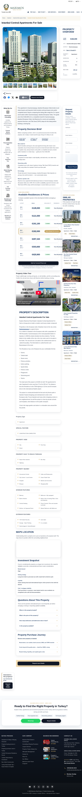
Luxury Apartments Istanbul (54, 748)
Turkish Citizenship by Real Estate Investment (54, 741)
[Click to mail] (16, 97)
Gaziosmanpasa (24, 329)
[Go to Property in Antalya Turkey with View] (46, 757)
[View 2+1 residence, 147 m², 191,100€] (38, 223)
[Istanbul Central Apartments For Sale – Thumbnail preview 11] (55, 85)
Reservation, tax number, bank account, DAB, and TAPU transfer (36, 642)
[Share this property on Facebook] (4, 97)
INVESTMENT (61, 12)
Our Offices (25, 759)
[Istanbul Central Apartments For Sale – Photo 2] (30, 54)
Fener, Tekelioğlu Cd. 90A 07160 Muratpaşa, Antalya (72, 753)
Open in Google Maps (71, 50)
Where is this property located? (28, 610)
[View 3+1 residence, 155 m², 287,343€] (38, 239)
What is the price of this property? (28, 615)
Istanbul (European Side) (19, 18)
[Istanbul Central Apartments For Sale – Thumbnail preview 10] (50, 85)
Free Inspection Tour (7, 159)
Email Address (69, 135)
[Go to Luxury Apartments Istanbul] (46, 749)
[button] (5, 29)
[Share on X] (12, 97)
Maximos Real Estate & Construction (28, 740)
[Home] (28, 12)
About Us (24, 756)
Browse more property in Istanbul (27, 638)
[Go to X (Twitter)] (38, 786)
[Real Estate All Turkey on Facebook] (34, 786)
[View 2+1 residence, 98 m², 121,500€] (38, 216)
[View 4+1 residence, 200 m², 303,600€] (38, 246)
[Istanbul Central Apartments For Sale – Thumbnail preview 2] (10, 85)
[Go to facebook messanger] (8, 97)
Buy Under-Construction (8, 762)
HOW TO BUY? (41, 12)
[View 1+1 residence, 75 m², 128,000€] (38, 208)
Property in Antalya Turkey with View (54, 756)
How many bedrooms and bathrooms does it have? (33, 620)
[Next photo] (54, 54)
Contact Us (25, 754)
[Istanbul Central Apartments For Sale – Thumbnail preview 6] (30, 85)
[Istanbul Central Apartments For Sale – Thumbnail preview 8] (40, 85)
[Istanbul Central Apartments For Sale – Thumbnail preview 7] (35, 85)
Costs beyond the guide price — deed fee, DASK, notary (34, 647)
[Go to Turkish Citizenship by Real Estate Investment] (46, 742)
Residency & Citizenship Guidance (8, 217)
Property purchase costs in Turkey (8, 749)
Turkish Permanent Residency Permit (9, 754)
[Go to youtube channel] (29, 786)
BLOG (78, 12)
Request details (51, 720)
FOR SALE (33, 12)
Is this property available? (26, 626)
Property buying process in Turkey (8, 745)
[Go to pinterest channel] (52, 786)
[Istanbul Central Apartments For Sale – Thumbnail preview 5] (25, 85)
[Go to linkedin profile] (47, 786)
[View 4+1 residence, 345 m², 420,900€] (38, 254)
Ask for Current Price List (38, 263)
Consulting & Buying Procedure (30, 744)
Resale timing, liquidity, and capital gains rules (32, 651)
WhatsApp (31, 720)
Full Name (68, 127)
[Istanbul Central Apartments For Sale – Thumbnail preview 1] (5, 85)
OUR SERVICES (52, 12)
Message (68, 152)
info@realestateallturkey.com (74, 770)
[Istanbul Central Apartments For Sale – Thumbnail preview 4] (20, 85)
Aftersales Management (28, 751)
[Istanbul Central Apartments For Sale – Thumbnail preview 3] (15, 85)
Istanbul (9, 18)
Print (25, 97)
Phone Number (69, 143)
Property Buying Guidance (7, 132)
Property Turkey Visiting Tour (29, 749)
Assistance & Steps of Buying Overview (9, 740)
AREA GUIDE (71, 12)
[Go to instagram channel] (43, 786)
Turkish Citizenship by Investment (7, 758)
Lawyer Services (26, 746)
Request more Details (37, 97)
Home (3, 18)
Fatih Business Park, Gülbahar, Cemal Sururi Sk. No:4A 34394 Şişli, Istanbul (72, 743)
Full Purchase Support (8, 188)
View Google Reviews (69, 763)
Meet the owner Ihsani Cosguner (28, 762)
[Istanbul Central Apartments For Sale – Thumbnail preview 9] (45, 85)
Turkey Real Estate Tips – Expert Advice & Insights (8, 765)
